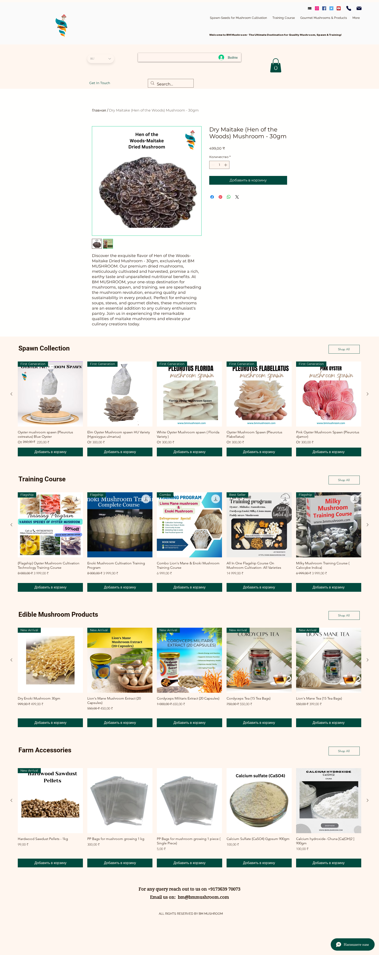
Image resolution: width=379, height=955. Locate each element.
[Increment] (226, 165)
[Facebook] (324, 8)
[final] (310, 8)
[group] (189, 409)
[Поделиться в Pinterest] (220, 197)
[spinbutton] (219, 165)
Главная (99, 110)
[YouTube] (339, 8)
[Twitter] (331, 8)
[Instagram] (317, 8)
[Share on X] (237, 197)
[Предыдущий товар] (11, 394)
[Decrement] (212, 165)
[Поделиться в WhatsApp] (228, 197)
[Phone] (348, 8)
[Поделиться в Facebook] (212, 197)
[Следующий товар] (367, 394)
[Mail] (359, 8)
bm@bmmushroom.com (203, 897)
